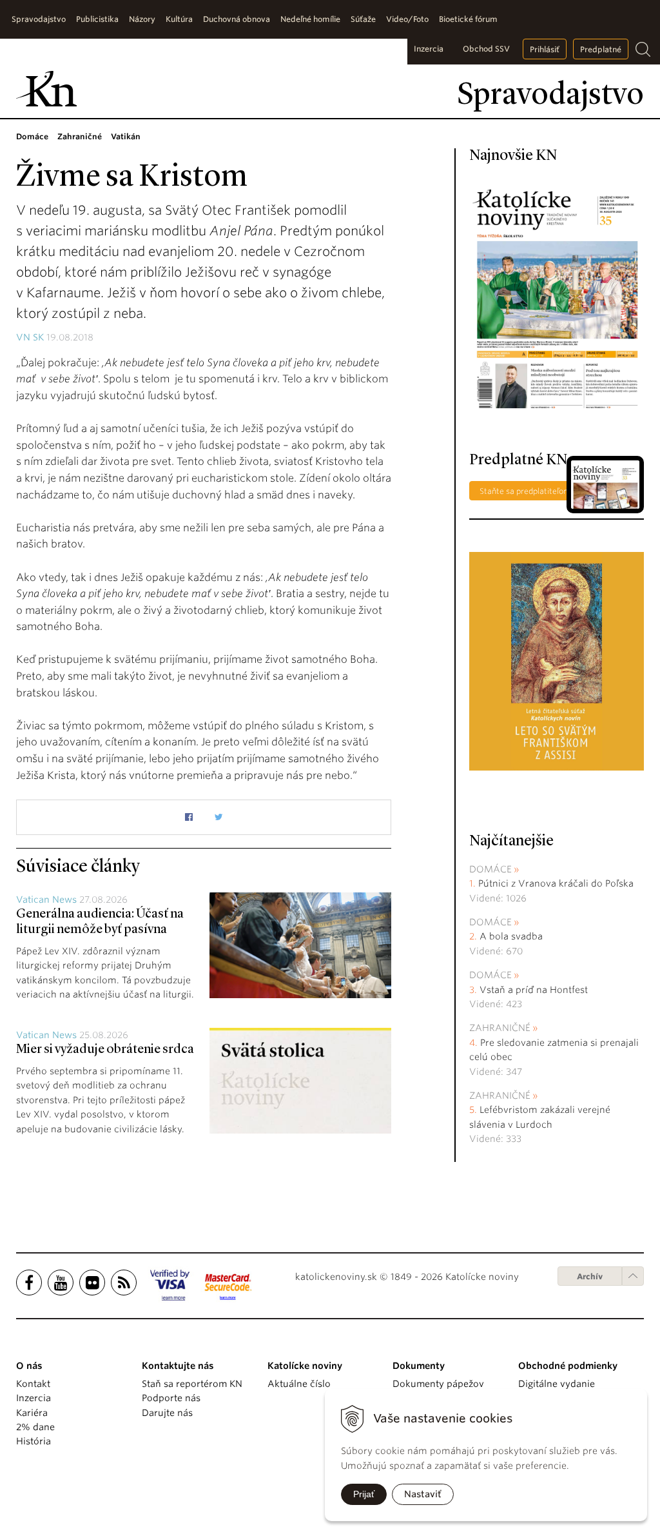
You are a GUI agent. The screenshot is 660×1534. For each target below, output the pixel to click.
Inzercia (428, 49)
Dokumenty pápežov (438, 1384)
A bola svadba (511, 936)
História (33, 1441)
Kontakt (33, 1384)
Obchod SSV (486, 49)
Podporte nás (171, 1398)
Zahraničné (499, 1028)
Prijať (363, 1494)
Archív (590, 1276)
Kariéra (32, 1413)
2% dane (35, 1427)
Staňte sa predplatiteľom (525, 491)
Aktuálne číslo (299, 1384)
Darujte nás (167, 1413)
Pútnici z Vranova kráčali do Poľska (556, 883)
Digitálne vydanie (556, 1384)
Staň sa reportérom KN (192, 1384)
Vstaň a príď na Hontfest (534, 990)
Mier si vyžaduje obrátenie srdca (105, 1049)
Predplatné (600, 49)
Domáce (490, 869)
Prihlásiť (544, 49)
